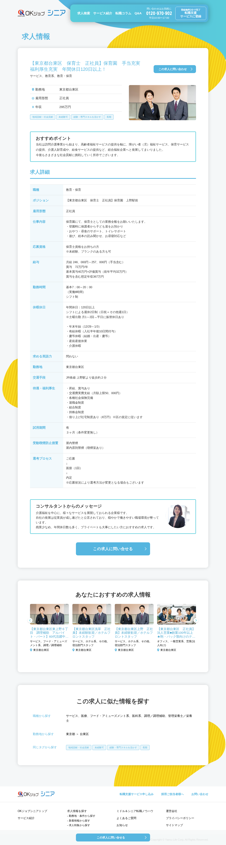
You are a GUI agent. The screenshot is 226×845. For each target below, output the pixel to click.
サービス (72, 716)
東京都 (70, 734)
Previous (30, 620)
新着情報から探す (79, 820)
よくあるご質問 (126, 818)
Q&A (138, 13)
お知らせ (122, 825)
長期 (109, 117)
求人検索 (83, 13)
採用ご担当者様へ (172, 794)
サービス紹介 (102, 13)
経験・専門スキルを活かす (87, 117)
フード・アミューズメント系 (109, 716)
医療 (84, 716)
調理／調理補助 (154, 716)
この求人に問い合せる (113, 549)
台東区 (84, 734)
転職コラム (123, 13)
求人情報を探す (77, 811)
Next (196, 620)
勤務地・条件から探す (82, 815)
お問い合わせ (199, 794)
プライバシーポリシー (180, 818)
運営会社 (171, 811)
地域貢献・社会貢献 (42, 117)
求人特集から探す (79, 825)
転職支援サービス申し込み (137, 794)
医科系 (136, 716)
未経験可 (63, 117)
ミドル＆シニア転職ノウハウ (135, 811)
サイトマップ (174, 825)
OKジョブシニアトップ (32, 811)
